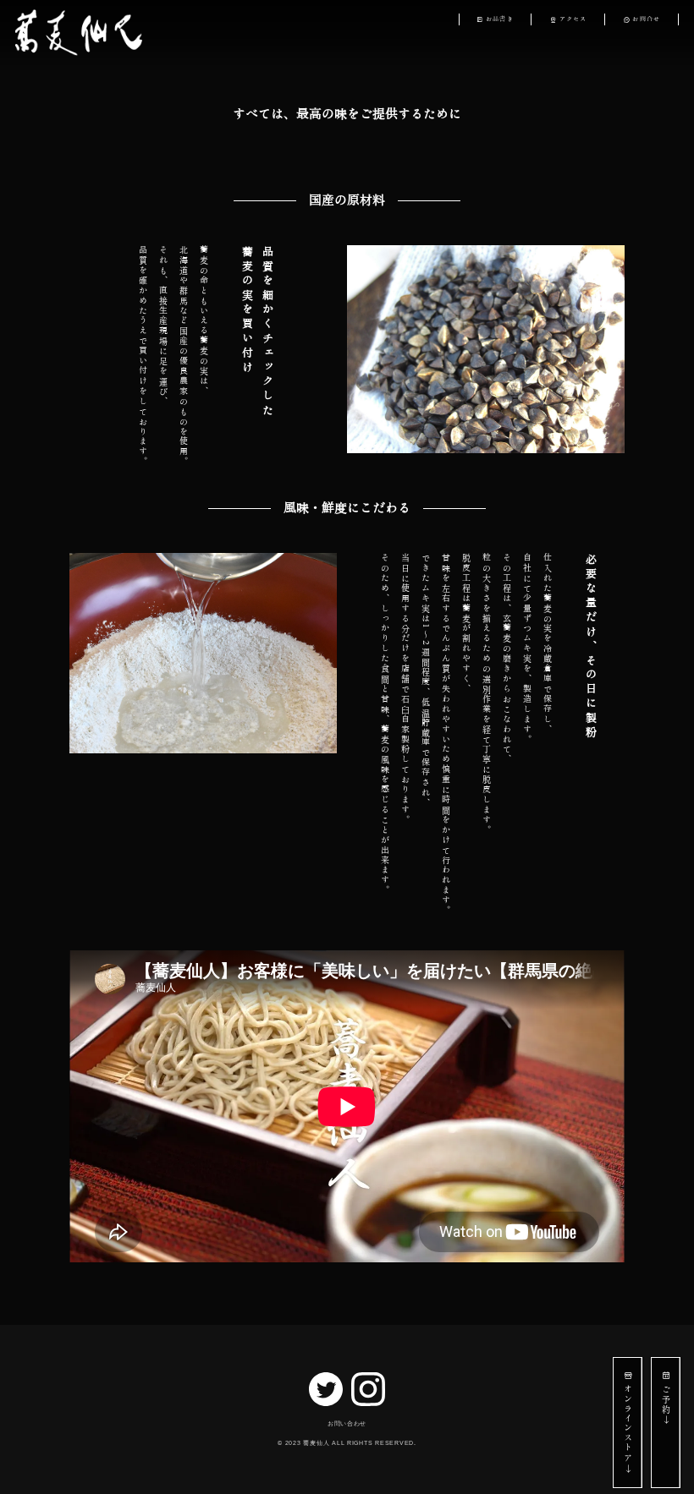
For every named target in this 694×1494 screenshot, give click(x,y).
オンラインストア (628, 1423)
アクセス (573, 19)
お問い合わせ (347, 1423)
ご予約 (666, 1399)
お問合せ (646, 19)
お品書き (500, 19)
